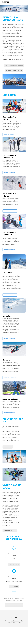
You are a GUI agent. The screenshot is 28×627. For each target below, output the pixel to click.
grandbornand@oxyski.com (14, 605)
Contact (19, 622)
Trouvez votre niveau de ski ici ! (14, 65)
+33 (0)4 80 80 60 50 (14, 564)
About (22, 620)
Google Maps (7, 446)
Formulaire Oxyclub (9, 530)
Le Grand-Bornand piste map (14, 70)
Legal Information (15, 620)
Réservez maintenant (10, 134)
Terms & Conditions (11, 622)
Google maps (14, 586)
